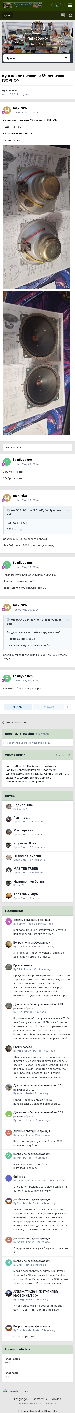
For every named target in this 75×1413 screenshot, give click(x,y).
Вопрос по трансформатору (31, 942)
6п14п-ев (19, 1176)
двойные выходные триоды (31, 919)
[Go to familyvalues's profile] (7, 462)
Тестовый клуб (25, 894)
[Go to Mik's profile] (8, 1155)
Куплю (26, 94)
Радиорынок (37, 38)
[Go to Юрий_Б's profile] (8, 944)
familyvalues (23, 459)
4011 (65, 773)
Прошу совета (22, 965)
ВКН (15, 765)
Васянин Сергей (16, 769)
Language (21, 1399)
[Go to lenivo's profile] (8, 1114)
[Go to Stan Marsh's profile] (8, 1201)
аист (9, 765)
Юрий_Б (48, 773)
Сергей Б (45, 777)
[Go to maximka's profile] (7, 110)
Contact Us (40, 1399)
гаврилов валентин (18, 781)
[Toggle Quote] (8, 510)
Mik (19, 1157)
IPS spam (23, 1410)
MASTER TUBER (25, 868)
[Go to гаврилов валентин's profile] (8, 1178)
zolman (34, 777)
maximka (12, 90)
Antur (20, 1093)
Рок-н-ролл (22, 818)
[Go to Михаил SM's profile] (8, 1048)
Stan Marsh (50, 769)
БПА (28, 765)
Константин (34, 769)
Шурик (24, 777)
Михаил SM (24, 1050)
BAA (19, 969)
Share (19, 706)
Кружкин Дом (24, 843)
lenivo (20, 1120)
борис (36, 765)
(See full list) (62, 755)
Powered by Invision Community (37, 1403)
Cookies (55, 1399)
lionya (28, 773)
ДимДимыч (49, 765)
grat (21, 765)
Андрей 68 (38, 781)
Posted (25, 112)
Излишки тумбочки (28, 881)
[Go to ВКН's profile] (8, 1262)
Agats (20, 1134)
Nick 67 (37, 773)
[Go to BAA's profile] (8, 967)
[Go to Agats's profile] (8, 1133)
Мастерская (23, 830)
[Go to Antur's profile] (8, 1087)
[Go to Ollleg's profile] (8, 1293)
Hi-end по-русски (27, 856)
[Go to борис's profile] (8, 921)
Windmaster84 (14, 773)
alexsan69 (12, 777)
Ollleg (58, 773)
